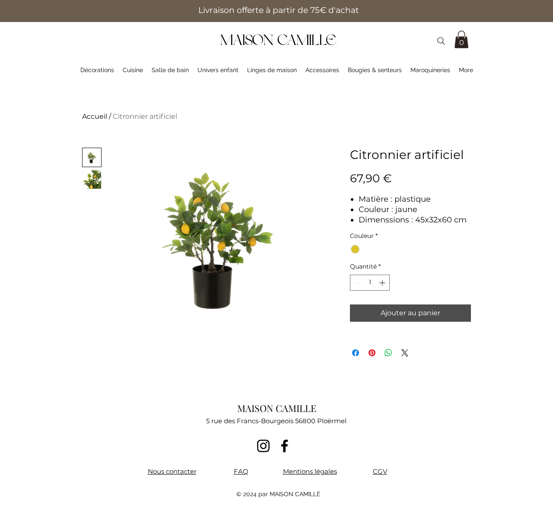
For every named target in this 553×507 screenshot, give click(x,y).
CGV (380, 471)
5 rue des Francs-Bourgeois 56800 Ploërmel (276, 421)
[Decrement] (356, 282)
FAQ (241, 471)
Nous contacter (172, 471)
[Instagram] (263, 445)
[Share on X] (405, 353)
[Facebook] (284, 445)
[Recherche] (441, 41)
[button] (461, 39)
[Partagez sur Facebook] (355, 353)
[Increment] (383, 282)
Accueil (94, 116)
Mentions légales (310, 471)
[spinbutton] (370, 282)
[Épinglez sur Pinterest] (372, 353)
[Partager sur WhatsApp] (388, 353)
